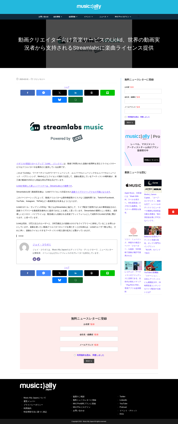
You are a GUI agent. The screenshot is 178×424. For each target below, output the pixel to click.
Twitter (122, 397)
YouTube (123, 404)
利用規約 (27, 408)
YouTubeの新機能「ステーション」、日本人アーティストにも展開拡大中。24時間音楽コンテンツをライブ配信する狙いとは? (152, 282)
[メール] (34, 259)
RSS (122, 414)
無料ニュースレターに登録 (84, 400)
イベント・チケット (128, 411)
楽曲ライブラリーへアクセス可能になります (90, 192)
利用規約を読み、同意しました (139, 117)
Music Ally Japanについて (35, 398)
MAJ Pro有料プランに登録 (84, 404)
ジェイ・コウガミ (42, 244)
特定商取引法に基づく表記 (35, 412)
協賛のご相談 (79, 397)
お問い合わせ (79, 411)
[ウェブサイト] (38, 259)
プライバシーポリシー (33, 405)
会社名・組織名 (132, 97)
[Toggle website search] (138, 17)
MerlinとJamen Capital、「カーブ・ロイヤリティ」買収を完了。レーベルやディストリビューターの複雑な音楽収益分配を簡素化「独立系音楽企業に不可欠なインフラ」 (152, 207)
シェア (66, 87)
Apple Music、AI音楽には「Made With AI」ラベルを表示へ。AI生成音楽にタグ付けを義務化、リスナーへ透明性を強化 (133, 203)
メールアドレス (132, 107)
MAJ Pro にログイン (81, 407)
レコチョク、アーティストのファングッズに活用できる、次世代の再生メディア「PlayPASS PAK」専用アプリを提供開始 (133, 281)
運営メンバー (29, 401)
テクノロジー (39, 79)
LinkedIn (123, 400)
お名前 (129, 87)
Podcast (123, 407)
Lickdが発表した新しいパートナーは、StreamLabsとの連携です (44, 186)
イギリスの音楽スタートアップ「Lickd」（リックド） (40, 164)
